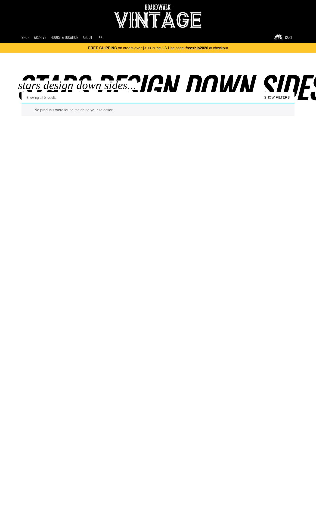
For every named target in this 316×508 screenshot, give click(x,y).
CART (288, 37)
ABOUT (87, 37)
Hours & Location (64, 37)
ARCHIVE (40, 37)
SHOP (25, 37)
